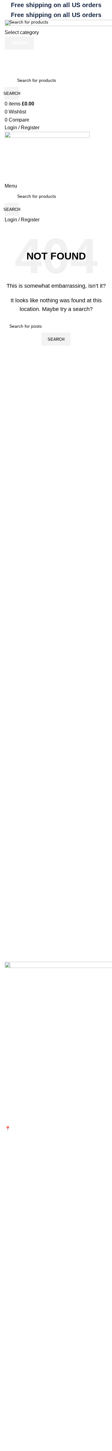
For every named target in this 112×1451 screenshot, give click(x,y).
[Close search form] (8, 8)
